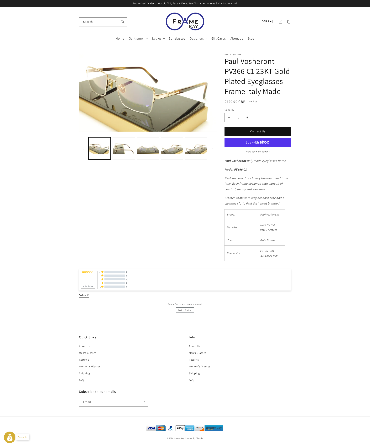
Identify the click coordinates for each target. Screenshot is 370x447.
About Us (85, 346)
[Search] (123, 22)
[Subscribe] (144, 402)
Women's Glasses (90, 366)
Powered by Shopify (194, 438)
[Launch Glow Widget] (9, 437)
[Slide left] (83, 148)
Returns (84, 359)
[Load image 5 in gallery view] (196, 148)
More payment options (258, 151)
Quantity (229, 110)
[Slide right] (212, 148)
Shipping (84, 373)
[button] (83, 21)
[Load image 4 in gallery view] (172, 148)
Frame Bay (179, 438)
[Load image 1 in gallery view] (99, 148)
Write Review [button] (88, 286)
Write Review (185, 310)
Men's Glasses (87, 353)
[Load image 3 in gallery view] (148, 148)
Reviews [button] (84, 295)
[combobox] (103, 22)
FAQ (81, 380)
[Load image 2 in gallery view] (124, 148)
